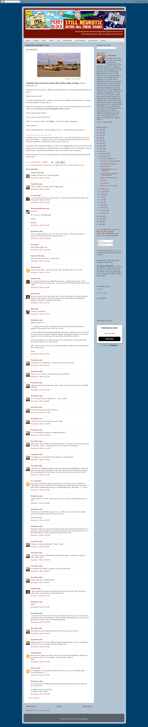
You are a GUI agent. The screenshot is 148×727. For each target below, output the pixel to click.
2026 (100, 130)
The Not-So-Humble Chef (108, 158)
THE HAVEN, (106, 235)
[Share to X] (60, 162)
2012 (100, 219)
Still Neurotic (67, 40)
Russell (33, 293)
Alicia (33, 244)
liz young (34, 195)
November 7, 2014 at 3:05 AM (40, 503)
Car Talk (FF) (104, 183)
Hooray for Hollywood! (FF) (108, 178)
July (102, 197)
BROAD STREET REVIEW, (105, 231)
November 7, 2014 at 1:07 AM (40, 475)
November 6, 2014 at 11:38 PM (40, 424)
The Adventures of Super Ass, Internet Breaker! (109, 174)
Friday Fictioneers (73, 165)
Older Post (87, 706)
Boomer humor (47, 165)
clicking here (30, 157)
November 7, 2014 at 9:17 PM (40, 596)
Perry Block (35, 184)
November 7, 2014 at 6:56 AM (40, 520)
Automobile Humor (36, 165)
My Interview (92, 40)
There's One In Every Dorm (108, 186)
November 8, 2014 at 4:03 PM (40, 633)
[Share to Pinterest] (64, 162)
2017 (100, 143)
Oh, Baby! (103, 180)
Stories (103, 40)
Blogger (85, 719)
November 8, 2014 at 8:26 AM (40, 607)
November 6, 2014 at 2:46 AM (40, 178)
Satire (44, 40)
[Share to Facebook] (62, 162)
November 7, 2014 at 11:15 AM (40, 535)
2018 (100, 140)
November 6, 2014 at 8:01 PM (40, 354)
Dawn (32, 309)
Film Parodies (80, 40)
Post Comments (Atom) (42, 710)
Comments (103, 244)
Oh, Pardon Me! (105, 166)
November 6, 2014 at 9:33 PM (40, 401)
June (102, 200)
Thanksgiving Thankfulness (108, 164)
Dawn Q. (33, 668)
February (104, 210)
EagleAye (34, 588)
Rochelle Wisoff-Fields (38, 208)
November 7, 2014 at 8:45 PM (40, 560)
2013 (100, 216)
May (102, 202)
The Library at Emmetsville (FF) (110, 161)
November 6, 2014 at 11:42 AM (40, 250)
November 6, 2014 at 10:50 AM (40, 238)
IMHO (51, 40)
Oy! (58, 40)
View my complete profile (105, 122)
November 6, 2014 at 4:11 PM (40, 287)
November (104, 156)
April (102, 205)
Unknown (34, 267)
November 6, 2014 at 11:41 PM (40, 448)
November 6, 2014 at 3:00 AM (40, 189)
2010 (100, 224)
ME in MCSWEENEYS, (104, 230)
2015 (100, 148)
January (103, 213)
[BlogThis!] (58, 162)
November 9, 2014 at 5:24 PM (40, 675)
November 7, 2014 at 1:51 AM (40, 490)
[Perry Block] (97, 291)
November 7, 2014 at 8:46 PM (40, 571)
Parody (35, 40)
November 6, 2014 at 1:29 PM (40, 261)
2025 (100, 132)
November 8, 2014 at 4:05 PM (40, 647)
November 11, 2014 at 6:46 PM (40, 694)
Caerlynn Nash (36, 256)
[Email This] (56, 162)
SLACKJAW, (101, 233)
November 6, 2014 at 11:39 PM (40, 435)
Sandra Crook (35, 173)
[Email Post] (52, 162)
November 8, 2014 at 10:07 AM (40, 622)
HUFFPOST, (116, 230)
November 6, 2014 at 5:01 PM (40, 303)
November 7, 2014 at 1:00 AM (40, 459)
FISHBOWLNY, (110, 233)
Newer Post (31, 706)
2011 (100, 221)
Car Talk (55, 165)
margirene (34, 653)
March (103, 207)
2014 (100, 151)
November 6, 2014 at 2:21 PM (40, 272)
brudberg (34, 278)
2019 (100, 138)
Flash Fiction (63, 165)
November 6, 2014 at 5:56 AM (40, 202)
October (103, 189)
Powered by (104, 345)
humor (82, 165)
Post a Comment (34, 698)
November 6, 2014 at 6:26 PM (40, 314)
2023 (100, 135)
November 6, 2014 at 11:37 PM (40, 412)
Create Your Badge (102, 293)
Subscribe (109, 339)
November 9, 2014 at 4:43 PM (40, 662)
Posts (101, 241)
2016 (100, 146)
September (104, 192)
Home (28, 40)
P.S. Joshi (34, 481)
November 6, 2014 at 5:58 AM (40, 225)
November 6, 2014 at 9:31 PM (40, 376)
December (104, 153)
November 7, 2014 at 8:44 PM (40, 547)
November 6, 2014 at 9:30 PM (40, 365)
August (103, 194)
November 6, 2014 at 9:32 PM (40, 390)
